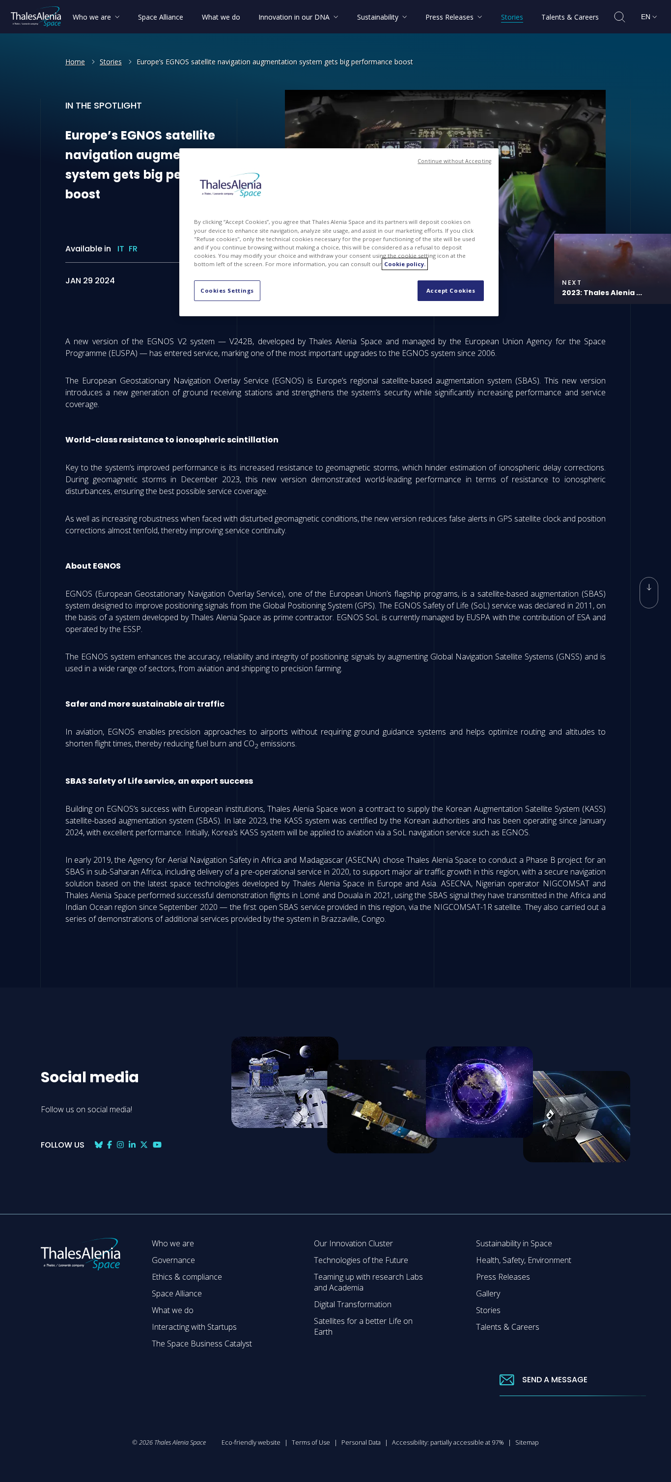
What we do (173, 1310)
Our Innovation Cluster (353, 1243)
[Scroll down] (649, 592)
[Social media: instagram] (120, 1145)
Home (75, 61)
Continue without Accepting (454, 161)
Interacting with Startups (194, 1326)
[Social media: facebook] (109, 1145)
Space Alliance (177, 1293)
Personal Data (361, 1442)
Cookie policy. (404, 264)
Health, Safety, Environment (523, 1260)
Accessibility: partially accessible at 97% (448, 1442)
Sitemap (527, 1442)
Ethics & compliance (187, 1276)
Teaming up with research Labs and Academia (368, 1282)
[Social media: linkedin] (132, 1145)
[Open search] (620, 17)
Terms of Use (311, 1442)
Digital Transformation (352, 1304)
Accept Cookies (450, 290)
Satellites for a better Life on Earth (363, 1326)
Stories (111, 61)
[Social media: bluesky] (99, 1145)
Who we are (173, 1243)
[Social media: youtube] (157, 1145)
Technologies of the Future (361, 1260)
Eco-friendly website (251, 1442)
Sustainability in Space (514, 1243)
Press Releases (503, 1276)
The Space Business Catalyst (202, 1343)
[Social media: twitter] (144, 1145)
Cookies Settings (227, 290)
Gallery (488, 1293)
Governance (173, 1260)
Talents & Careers (507, 1326)
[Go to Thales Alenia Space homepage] (36, 16)
